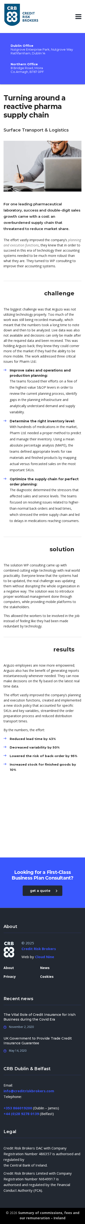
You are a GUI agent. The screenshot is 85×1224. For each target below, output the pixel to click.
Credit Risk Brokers (38, 948)
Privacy (10, 976)
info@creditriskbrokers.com (29, 1090)
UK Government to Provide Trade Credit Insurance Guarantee (38, 1040)
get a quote (40, 891)
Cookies (47, 976)
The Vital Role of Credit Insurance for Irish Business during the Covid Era (40, 1017)
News (45, 968)
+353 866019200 (18, 1108)
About (9, 968)
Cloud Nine (44, 956)
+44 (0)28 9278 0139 (21, 1113)
